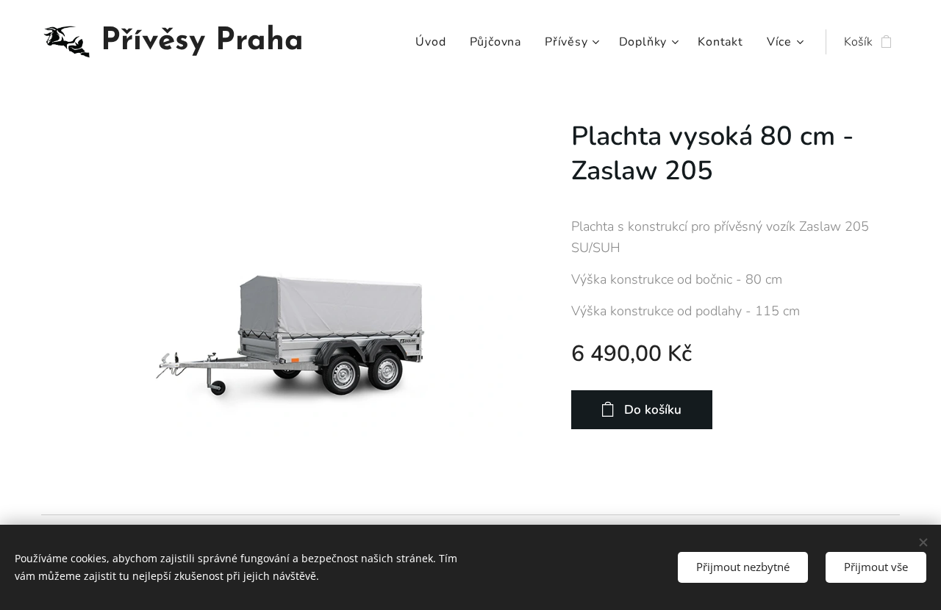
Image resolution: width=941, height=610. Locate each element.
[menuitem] (434, 42)
